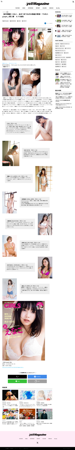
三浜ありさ (64, 61)
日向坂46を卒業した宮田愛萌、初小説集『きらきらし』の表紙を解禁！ (43, 405)
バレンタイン (68, 48)
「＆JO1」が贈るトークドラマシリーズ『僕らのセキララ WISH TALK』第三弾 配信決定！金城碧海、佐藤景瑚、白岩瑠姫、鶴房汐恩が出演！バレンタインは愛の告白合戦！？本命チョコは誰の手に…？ (27, 424)
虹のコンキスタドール (65, 43)
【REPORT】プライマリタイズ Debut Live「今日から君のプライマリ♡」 (63, 104)
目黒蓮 (43, 421)
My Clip (58, 8)
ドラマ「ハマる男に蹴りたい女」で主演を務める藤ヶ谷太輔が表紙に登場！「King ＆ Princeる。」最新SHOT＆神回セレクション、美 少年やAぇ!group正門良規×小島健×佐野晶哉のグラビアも (10, 423)
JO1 (21, 421)
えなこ (19, 20)
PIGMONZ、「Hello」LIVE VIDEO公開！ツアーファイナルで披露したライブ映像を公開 (10, 405)
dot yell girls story (60, 48)
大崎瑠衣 (64, 64)
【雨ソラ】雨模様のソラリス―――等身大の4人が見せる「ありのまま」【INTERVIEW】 (63, 97)
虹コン (58, 46)
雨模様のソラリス (60, 52)
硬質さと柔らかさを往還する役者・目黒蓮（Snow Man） (44, 424)
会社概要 (6, 448)
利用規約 (11, 448)
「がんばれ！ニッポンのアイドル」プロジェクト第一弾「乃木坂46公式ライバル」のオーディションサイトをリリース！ (27, 405)
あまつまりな (13, 20)
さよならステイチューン (61, 50)
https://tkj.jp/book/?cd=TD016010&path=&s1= (13, 367)
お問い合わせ (26, 448)
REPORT (38, 8)
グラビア (24, 20)
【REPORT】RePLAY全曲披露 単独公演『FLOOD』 (62, 101)
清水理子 (69, 57)
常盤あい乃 (59, 66)
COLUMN (45, 8)
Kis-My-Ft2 (64, 59)
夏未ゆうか (59, 64)
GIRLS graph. (6, 20)
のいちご (64, 66)
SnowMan (39, 421)
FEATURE (17, 8)
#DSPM (58, 43)
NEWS (23, 8)
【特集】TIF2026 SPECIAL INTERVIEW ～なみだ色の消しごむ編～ (63, 108)
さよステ (66, 52)
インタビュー (59, 55)
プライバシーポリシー (18, 448)
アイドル (63, 46)
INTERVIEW (30, 8)
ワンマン (58, 61)
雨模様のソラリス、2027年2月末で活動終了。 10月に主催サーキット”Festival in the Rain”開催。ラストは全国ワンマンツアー (64, 94)
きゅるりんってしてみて (61, 57)
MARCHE (51, 8)
